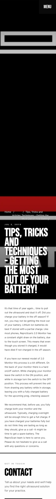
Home (8, 211)
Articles (16, 215)
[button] (47, 7)
